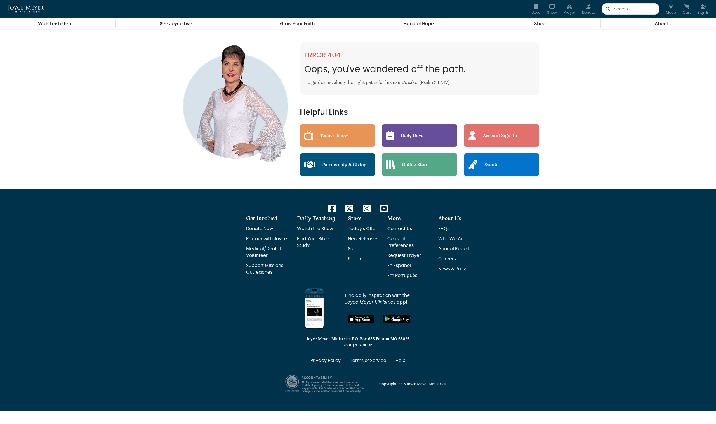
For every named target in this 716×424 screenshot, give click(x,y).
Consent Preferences (400, 242)
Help (400, 360)
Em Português (402, 275)
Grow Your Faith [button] (297, 24)
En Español (399, 265)
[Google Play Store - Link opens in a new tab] (397, 318)
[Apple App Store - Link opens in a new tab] (361, 318)
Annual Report (454, 249)
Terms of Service (368, 360)
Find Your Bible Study (313, 242)
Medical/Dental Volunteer (263, 252)
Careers (447, 259)
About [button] (661, 24)
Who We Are (451, 238)
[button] (671, 9)
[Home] (26, 8)
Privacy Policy (325, 360)
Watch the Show (315, 228)
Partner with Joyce (266, 238)
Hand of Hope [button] (419, 24)
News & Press (452, 269)
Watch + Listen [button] (54, 24)
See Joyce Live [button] (176, 24)
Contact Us (399, 228)
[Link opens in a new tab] (332, 209)
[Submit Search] (607, 9)
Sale (352, 249)
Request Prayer (404, 255)
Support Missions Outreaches (264, 268)
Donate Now (259, 228)
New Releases (363, 238)
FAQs (443, 228)
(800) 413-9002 (358, 345)
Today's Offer (362, 228)
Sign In (355, 259)
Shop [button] (540, 24)
